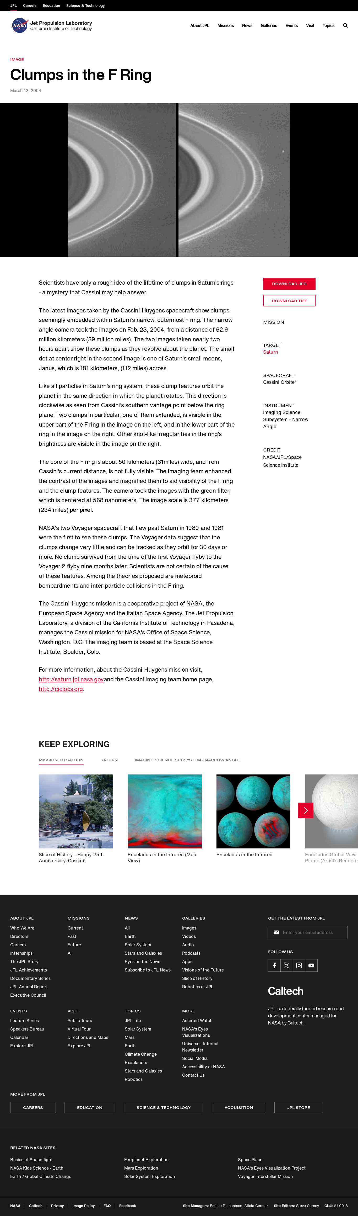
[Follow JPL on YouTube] (311, 965)
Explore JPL (22, 1046)
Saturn (270, 351)
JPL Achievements (28, 970)
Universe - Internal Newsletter (200, 1046)
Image (17, 59)
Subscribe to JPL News (148, 970)
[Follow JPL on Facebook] (274, 965)
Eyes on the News (142, 961)
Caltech (35, 1205)
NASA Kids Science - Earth (36, 1168)
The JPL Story (24, 961)
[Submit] (275, 932)
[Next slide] (305, 810)
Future (74, 945)
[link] (179, 180)
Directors (19, 936)
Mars (129, 1037)
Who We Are (22, 928)
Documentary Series (30, 978)
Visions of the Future (203, 970)
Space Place (250, 1159)
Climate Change (141, 1054)
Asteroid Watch (197, 1020)
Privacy (57, 1205)
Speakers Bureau (27, 1029)
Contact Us (193, 1075)
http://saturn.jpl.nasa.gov (71, 679)
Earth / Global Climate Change (40, 1176)
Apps (187, 961)
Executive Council (28, 995)
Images (189, 928)
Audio (188, 945)
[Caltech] (285, 990)
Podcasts (191, 953)
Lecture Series (24, 1020)
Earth (130, 936)
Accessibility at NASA (203, 1067)
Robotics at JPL (198, 987)
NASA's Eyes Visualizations (196, 1032)
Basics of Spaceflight (31, 1159)
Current (75, 928)
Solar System (138, 945)
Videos (189, 936)
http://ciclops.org (61, 689)
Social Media (195, 1058)
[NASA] (19, 25)
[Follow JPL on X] (286, 965)
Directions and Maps (88, 1037)
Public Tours (80, 1020)
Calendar (19, 1037)
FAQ (107, 1205)
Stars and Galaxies (143, 953)
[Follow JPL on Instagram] (299, 965)
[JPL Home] (62, 25)
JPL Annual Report (29, 987)
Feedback (127, 1205)
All (70, 953)
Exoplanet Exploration (146, 1159)
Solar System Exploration (149, 1176)
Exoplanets (136, 1062)
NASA (15, 1205)
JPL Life (133, 1020)
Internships (21, 953)
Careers (18, 945)
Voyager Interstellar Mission (265, 1176)
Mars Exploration (141, 1168)
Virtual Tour (79, 1029)
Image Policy (84, 1205)
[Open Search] (345, 25)
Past (72, 936)
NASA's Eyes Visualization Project (272, 1168)
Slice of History (197, 978)
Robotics (134, 1079)
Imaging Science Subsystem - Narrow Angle (187, 760)
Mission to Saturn (61, 760)
